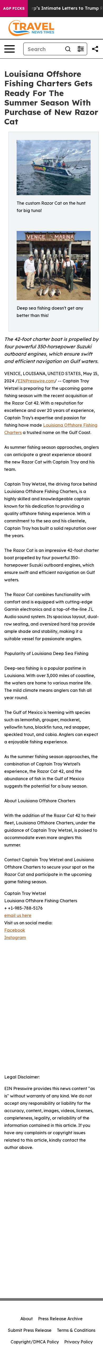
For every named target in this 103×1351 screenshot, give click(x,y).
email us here (17, 915)
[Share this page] (95, 49)
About (26, 1318)
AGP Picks (14, 8)
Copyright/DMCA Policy (35, 1341)
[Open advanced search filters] (80, 49)
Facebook (14, 930)
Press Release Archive (60, 1318)
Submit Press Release (30, 1330)
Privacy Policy (78, 1341)
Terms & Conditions (76, 1330)
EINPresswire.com (36, 381)
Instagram (15, 937)
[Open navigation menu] (9, 49)
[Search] (68, 49)
